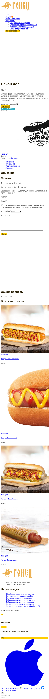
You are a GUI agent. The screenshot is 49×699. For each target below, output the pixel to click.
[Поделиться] (4, 695)
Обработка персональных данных (19, 594)
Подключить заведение (20, 23)
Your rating (6, 211)
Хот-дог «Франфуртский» (10, 359)
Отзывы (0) (10, 164)
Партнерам (10, 21)
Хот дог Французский (9, 560)
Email (4, 201)
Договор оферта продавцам (22, 27)
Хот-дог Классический (9, 438)
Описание (9, 162)
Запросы (9, 168)
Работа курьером (12, 19)
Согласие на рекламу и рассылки (19, 604)
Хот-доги (14, 158)
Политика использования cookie (19, 596)
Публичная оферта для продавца (19, 602)
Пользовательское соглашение (18, 598)
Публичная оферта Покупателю (23, 25)
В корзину (5, 106)
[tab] (26, 162)
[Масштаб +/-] (9, 695)
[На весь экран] (6, 695)
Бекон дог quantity (8, 104)
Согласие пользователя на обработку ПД (22, 606)
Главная (9, 14)
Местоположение (12, 166)
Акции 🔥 (9, 17)
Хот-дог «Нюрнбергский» (10, 499)
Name (4, 197)
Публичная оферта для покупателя (20, 600)
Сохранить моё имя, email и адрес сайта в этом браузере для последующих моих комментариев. (22, 206)
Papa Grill (5, 154)
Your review (6, 215)
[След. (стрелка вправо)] (4, 697)
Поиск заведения (12, 31)
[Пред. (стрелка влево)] (2, 697)
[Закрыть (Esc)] (2, 695)
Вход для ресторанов (19, 29)
